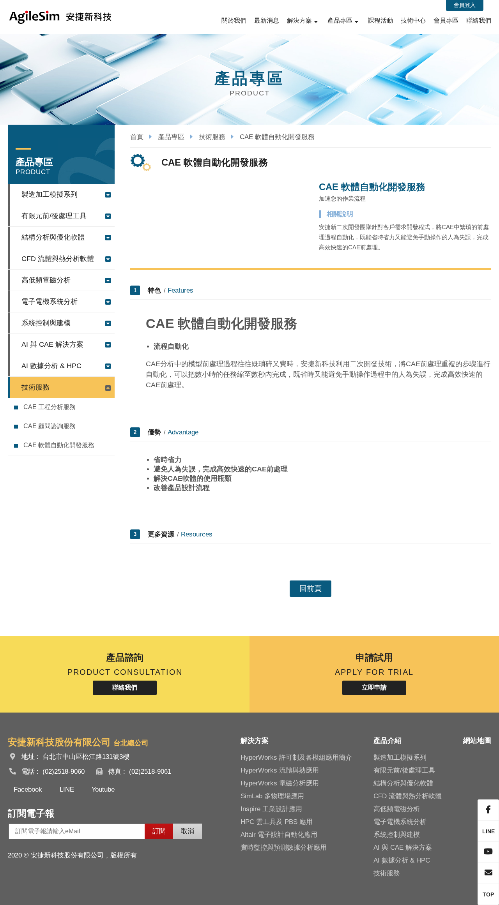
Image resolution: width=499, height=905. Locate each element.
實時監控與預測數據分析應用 (284, 847)
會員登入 (465, 5)
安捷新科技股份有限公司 (60, 17)
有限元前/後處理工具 (54, 216)
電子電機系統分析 (49, 301)
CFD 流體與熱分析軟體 (57, 259)
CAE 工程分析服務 (49, 407)
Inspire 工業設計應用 (271, 809)
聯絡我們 (478, 20)
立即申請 (374, 687)
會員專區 (446, 20)
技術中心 (413, 20)
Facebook (28, 789)
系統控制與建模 (46, 323)
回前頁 (310, 588)
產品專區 (339, 20)
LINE (67, 789)
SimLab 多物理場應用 (272, 796)
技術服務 (35, 387)
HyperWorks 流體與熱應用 (280, 770)
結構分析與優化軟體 (53, 237)
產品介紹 (387, 740)
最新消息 (266, 20)
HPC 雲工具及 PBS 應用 (277, 822)
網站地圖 (477, 740)
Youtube (103, 789)
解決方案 (299, 20)
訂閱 (159, 831)
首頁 (136, 137)
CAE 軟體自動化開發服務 (58, 445)
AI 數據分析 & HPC (51, 366)
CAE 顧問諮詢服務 (49, 426)
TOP (488, 894)
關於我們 (233, 20)
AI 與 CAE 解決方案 (52, 344)
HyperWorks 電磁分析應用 (280, 783)
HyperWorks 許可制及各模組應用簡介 (296, 757)
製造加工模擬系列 (49, 194)
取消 (187, 831)
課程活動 (380, 20)
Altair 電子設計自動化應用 (279, 834)
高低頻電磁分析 (46, 280)
